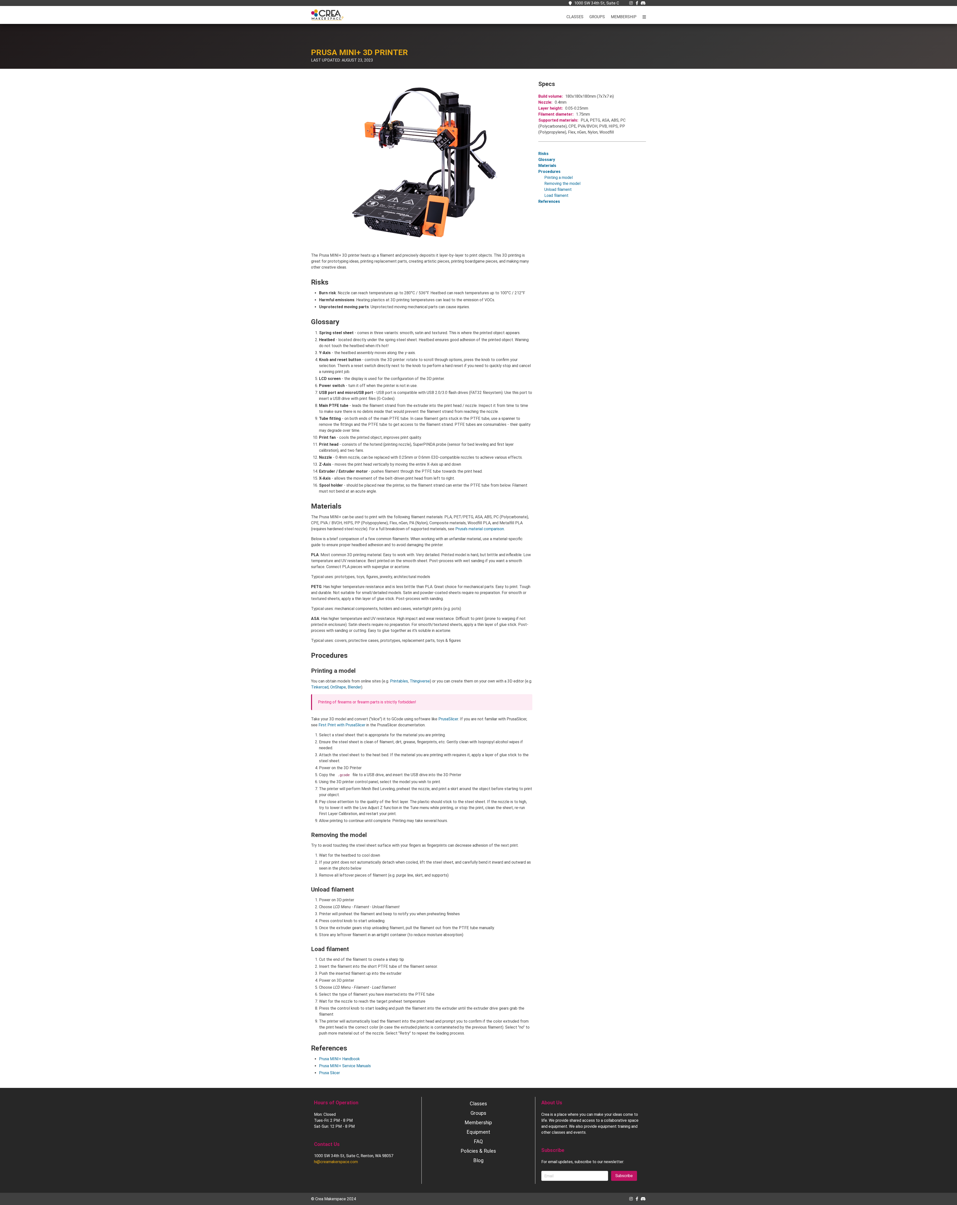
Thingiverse (420, 681)
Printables (399, 681)
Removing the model (562, 183)
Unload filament (558, 189)
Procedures (549, 171)
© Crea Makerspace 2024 (333, 1199)
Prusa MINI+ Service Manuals (345, 1065)
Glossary (546, 159)
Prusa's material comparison (479, 529)
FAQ (478, 1141)
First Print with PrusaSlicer (342, 725)
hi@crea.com (336, 1161)
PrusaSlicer (448, 719)
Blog (478, 1160)
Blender (354, 687)
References (549, 201)
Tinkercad (319, 687)
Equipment (478, 1132)
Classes (574, 16)
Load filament (556, 195)
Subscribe (624, 1175)
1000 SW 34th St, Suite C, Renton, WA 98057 (353, 1155)
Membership (624, 16)
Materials (547, 165)
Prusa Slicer (329, 1072)
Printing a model (558, 177)
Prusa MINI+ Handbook (339, 1058)
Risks (543, 153)
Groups (597, 16)
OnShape (338, 687)
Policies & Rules (478, 1151)
